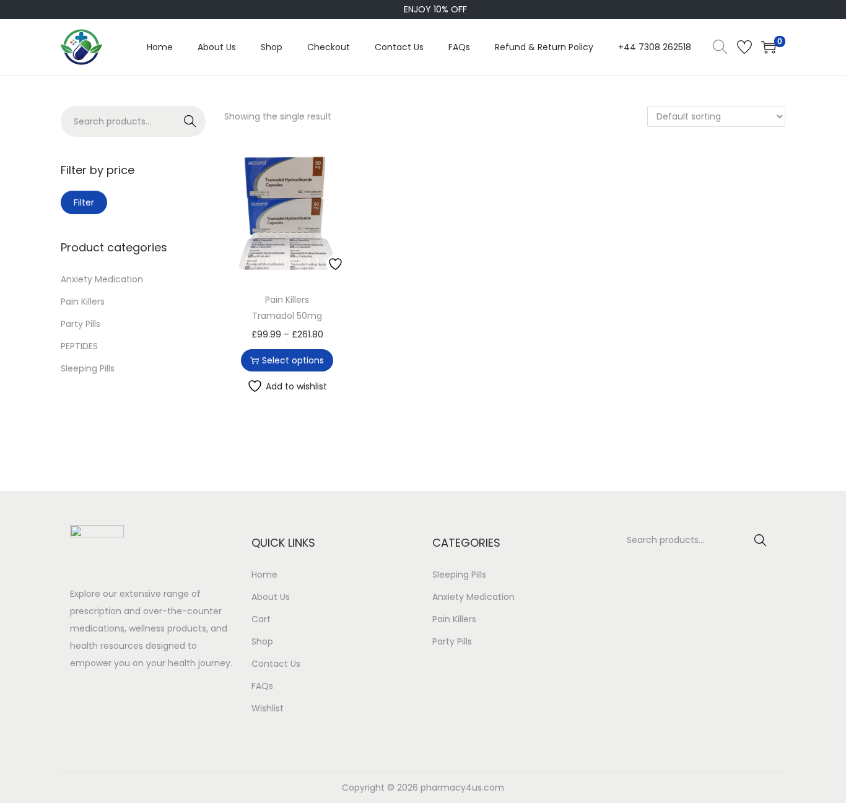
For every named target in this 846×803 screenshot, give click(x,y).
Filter (84, 202)
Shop (262, 641)
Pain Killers (287, 299)
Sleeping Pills (88, 368)
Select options (293, 360)
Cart (261, 619)
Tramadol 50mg (287, 316)
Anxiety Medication (102, 279)
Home (264, 574)
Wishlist (267, 708)
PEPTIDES (79, 346)
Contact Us (275, 664)
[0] (768, 47)
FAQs (262, 686)
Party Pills (80, 324)
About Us (270, 597)
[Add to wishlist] (336, 264)
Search (190, 121)
